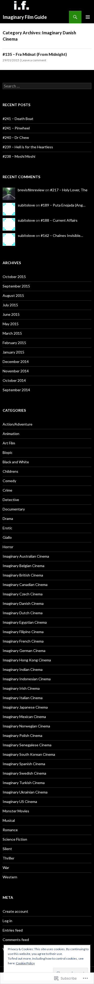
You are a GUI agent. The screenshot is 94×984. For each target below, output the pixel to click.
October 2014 (14, 380)
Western (10, 877)
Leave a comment (33, 60)
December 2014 (16, 361)
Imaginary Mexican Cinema (24, 716)
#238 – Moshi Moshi (19, 156)
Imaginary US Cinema (20, 801)
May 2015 (11, 324)
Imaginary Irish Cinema (21, 688)
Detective (11, 499)
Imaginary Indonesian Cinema (27, 679)
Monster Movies (16, 811)
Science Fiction (15, 839)
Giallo (7, 537)
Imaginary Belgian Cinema (23, 565)
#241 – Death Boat (18, 118)
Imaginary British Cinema (23, 575)
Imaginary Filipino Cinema (23, 631)
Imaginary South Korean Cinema (29, 754)
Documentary (14, 509)
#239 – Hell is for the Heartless (28, 147)
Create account (15, 911)
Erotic (7, 528)
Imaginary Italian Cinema (23, 697)
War (6, 867)
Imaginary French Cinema (23, 641)
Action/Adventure (17, 424)
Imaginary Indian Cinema (23, 669)
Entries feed (13, 930)
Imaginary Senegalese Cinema (27, 745)
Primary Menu (87, 17)
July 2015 (10, 305)
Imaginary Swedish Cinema (24, 773)
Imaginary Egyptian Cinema (25, 622)
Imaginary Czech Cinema (23, 594)
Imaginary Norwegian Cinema (26, 726)
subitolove (26, 205)
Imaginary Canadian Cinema (25, 584)
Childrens (10, 471)
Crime (7, 490)
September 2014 (16, 390)
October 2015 (14, 276)
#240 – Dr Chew (16, 137)
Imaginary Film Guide (25, 17)
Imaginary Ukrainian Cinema (25, 792)
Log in (7, 920)
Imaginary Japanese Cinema (25, 707)
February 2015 (14, 342)
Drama (8, 518)
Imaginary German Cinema (24, 650)
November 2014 (16, 371)
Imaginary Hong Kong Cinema (27, 660)
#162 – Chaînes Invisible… (62, 235)
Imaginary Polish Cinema (22, 735)
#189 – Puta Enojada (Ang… (63, 205)
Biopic (8, 452)
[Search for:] (47, 86)
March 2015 (12, 333)
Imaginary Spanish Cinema (24, 764)
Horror (8, 547)
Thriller (8, 858)
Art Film (9, 443)
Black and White (16, 462)
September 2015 (16, 286)
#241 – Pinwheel (16, 128)
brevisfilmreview (31, 190)
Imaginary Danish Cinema (23, 603)
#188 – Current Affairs (59, 220)
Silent (7, 848)
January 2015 (13, 352)
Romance (10, 830)
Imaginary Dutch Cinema (23, 613)
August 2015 (13, 295)
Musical (9, 820)
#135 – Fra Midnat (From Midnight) (35, 54)
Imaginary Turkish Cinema (24, 782)
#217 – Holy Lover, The (68, 190)
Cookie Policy (25, 963)
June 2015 (11, 314)
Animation (11, 433)
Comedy (9, 481)
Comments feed (16, 939)
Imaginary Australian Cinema (26, 556)
